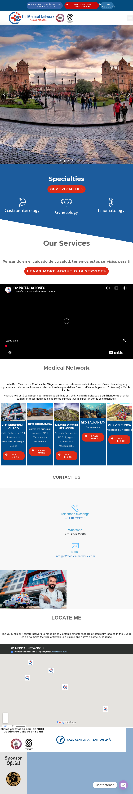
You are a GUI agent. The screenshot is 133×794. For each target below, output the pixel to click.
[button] (130, 18)
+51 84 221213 (75, 518)
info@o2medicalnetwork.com (75, 556)
